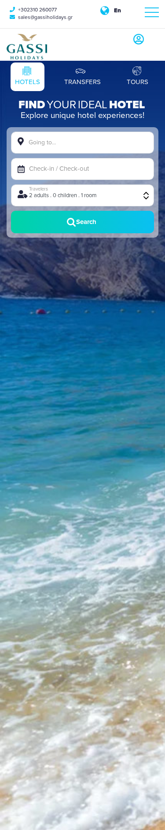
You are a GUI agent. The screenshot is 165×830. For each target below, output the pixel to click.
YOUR (61, 104)
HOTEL (127, 104)
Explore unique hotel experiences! (82, 115)
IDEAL (92, 104)
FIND (31, 104)
